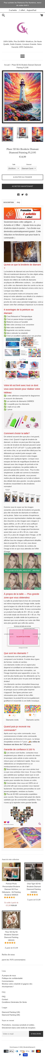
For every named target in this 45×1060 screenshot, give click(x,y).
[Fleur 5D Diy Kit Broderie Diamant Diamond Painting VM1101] (11, 920)
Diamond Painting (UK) (11, 1012)
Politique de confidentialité (12, 978)
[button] (9, 897)
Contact (5, 999)
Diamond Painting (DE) (11, 1015)
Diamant (28, 164)
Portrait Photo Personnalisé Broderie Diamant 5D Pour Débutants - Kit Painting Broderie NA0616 (11, 889)
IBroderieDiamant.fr (29, 1047)
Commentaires (8, 981)
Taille (13, 164)
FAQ (18, 202)
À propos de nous (9, 976)
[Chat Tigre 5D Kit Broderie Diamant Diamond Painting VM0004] (33, 871)
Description (9, 202)
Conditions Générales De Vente (14, 1002)
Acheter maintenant (22, 186)
